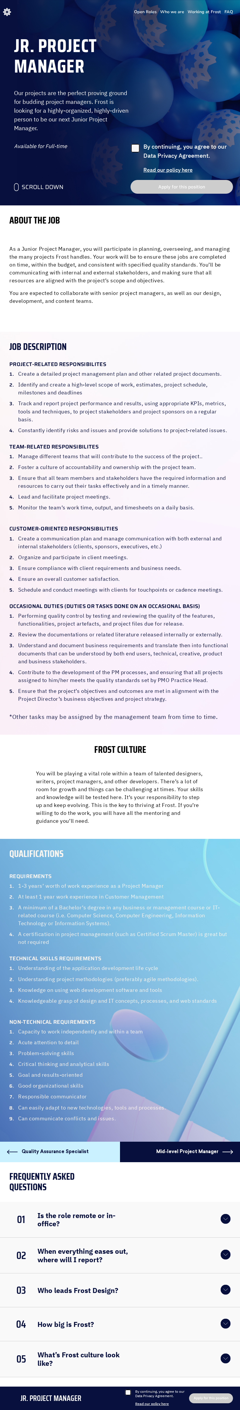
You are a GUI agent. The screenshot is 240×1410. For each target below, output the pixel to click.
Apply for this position (181, 187)
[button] (120, 1219)
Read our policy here (168, 170)
